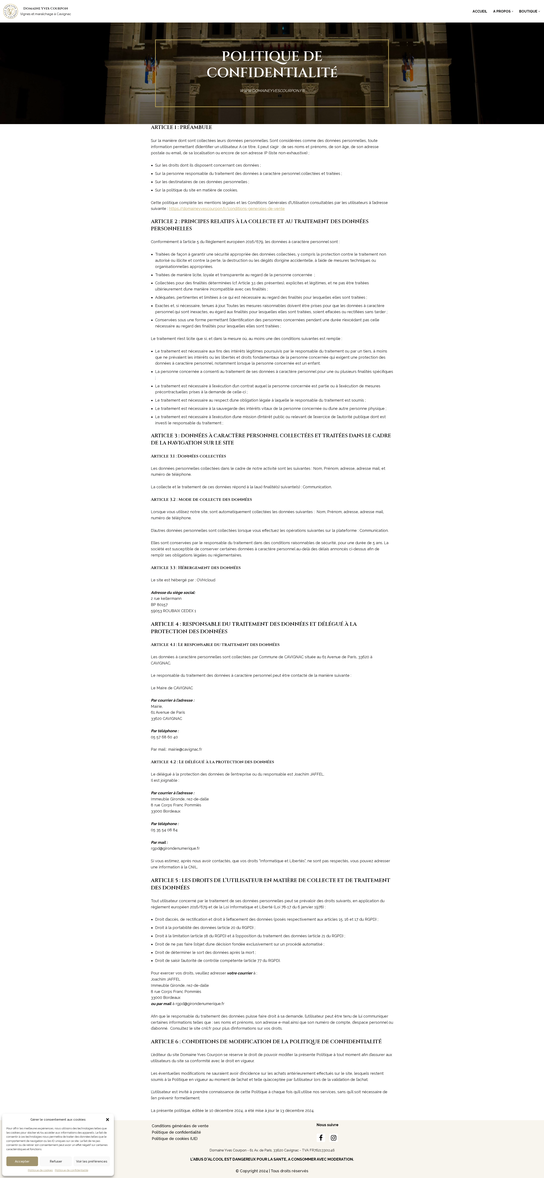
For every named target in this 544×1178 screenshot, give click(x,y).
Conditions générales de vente (180, 1126)
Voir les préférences (91, 1161)
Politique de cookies (40, 1170)
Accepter (22, 1161)
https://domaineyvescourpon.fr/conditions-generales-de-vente (227, 208)
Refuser (56, 1161)
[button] (107, 1119)
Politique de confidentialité (71, 1170)
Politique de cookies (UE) (174, 1138)
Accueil (480, 11)
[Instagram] (333, 1138)
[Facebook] (321, 1138)
